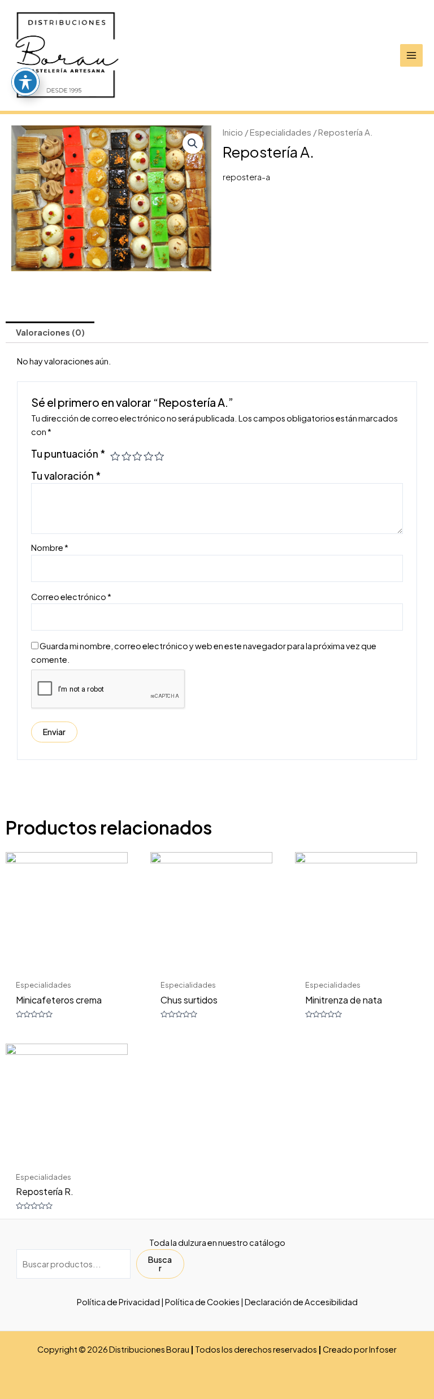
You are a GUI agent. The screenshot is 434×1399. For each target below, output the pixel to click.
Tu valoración (66, 476)
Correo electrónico (71, 597)
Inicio (233, 132)
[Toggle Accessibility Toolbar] (25, 81)
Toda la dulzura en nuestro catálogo (217, 1242)
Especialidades (280, 132)
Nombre (49, 547)
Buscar (160, 1263)
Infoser (383, 1349)
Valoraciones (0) (50, 332)
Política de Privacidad (118, 1302)
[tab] (50, 332)
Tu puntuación (68, 453)
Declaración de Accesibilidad (301, 1302)
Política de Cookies (202, 1302)
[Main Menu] (411, 55)
